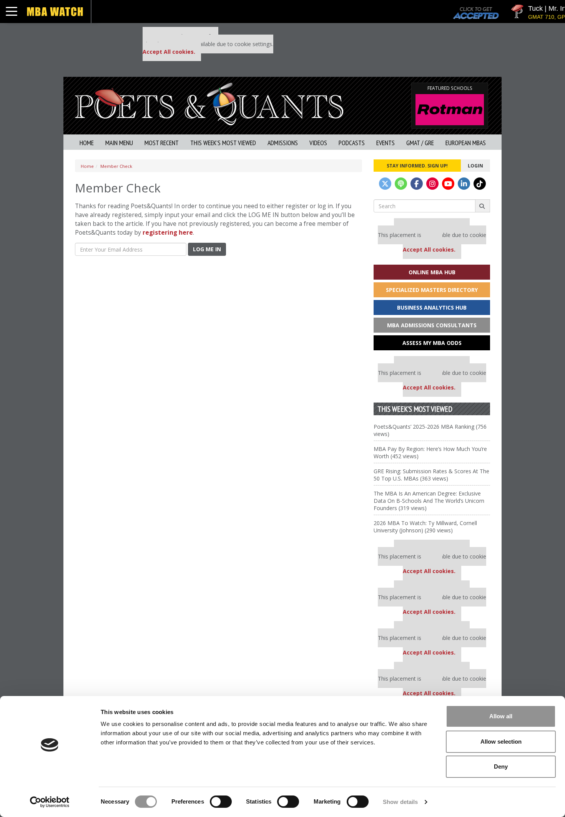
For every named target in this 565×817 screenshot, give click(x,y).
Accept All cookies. (169, 51)
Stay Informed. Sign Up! (417, 165)
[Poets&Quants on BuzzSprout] (401, 183)
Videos (318, 142)
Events (385, 142)
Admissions (283, 142)
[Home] (209, 103)
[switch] (221, 801)
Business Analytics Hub (432, 307)
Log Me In (207, 249)
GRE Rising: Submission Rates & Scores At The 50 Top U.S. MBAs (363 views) (431, 474)
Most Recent (162, 142)
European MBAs (465, 142)
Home (87, 142)
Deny (501, 766)
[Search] (482, 205)
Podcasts (352, 142)
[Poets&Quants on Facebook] (416, 183)
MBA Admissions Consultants (432, 325)
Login (475, 165)
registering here (168, 233)
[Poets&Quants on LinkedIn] (464, 183)
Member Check (116, 166)
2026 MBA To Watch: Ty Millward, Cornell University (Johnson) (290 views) (425, 526)
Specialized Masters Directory (432, 289)
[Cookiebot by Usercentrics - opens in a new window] (49, 802)
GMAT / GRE (420, 142)
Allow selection (501, 741)
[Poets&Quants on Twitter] (385, 183)
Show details (400, 802)
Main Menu (119, 142)
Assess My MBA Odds (432, 342)
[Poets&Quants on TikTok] (480, 183)
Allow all (500, 716)
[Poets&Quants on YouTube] (448, 183)
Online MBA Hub (432, 272)
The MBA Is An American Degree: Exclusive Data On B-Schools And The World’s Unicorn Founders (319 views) (429, 501)
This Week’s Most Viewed (223, 142)
